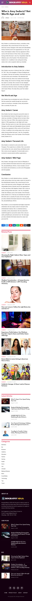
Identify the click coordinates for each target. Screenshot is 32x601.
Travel (2, 483)
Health (3, 461)
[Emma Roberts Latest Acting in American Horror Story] (16, 346)
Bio (2, 447)
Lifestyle (3, 468)
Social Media (4, 476)
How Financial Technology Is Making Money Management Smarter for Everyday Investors (20, 425)
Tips (2, 480)
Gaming (3, 459)
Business (3, 449)
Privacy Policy (13, 592)
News (2, 473)
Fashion (3, 456)
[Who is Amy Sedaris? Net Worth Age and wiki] (16, 30)
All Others (3, 444)
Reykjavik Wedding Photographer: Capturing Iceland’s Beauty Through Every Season (20, 409)
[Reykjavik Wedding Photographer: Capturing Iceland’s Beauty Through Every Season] (5, 409)
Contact (25, 592)
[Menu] (2, 2)
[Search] (30, 2)
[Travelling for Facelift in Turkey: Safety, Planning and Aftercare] (5, 433)
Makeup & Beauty (5, 471)
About (20, 592)
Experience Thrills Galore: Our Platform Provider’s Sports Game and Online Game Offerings (15, 334)
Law (2, 466)
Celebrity (6, 6)
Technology (4, 478)
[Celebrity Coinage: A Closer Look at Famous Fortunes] (16, 372)
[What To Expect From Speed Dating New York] (5, 401)
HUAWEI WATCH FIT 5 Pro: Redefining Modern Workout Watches (18, 417)
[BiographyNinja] (16, 2)
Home (2, 6)
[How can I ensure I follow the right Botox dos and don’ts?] (16, 294)
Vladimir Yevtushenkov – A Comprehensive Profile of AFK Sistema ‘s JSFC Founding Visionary (15, 282)
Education (3, 454)
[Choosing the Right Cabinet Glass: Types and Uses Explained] (16, 242)
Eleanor (7, 17)
